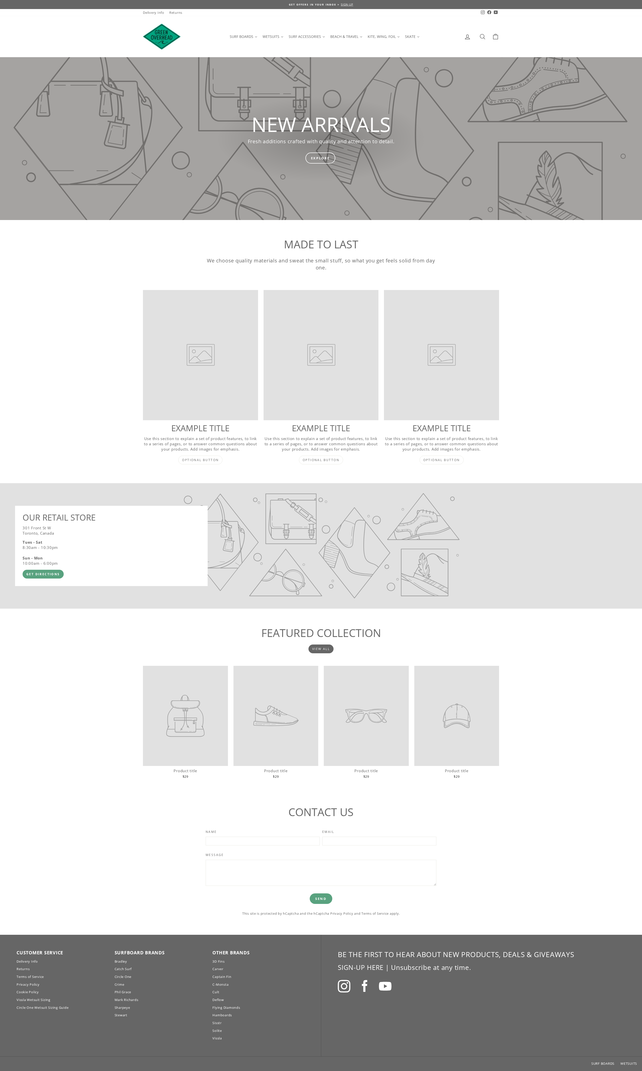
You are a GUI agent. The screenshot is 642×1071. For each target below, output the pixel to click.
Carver (217, 969)
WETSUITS (628, 1063)
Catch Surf (123, 969)
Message (215, 855)
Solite (217, 1030)
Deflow (218, 999)
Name (211, 832)
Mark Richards (126, 999)
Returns (175, 12)
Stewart (121, 1015)
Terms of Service (375, 913)
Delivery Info (153, 12)
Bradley (121, 961)
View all (321, 649)
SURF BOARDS (602, 1063)
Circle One (123, 976)
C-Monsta (220, 984)
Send (321, 898)
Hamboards (222, 1015)
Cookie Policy (28, 992)
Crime (119, 984)
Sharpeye (122, 1007)
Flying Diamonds (226, 1007)
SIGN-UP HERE (360, 967)
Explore (320, 158)
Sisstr (217, 1023)
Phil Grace (123, 992)
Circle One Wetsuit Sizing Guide (42, 1007)
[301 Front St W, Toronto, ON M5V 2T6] (321, 546)
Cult (215, 992)
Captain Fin (221, 976)
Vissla (217, 1038)
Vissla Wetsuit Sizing (33, 999)
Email (328, 832)
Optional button (200, 460)
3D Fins (218, 961)
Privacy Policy (341, 913)
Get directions (43, 574)
